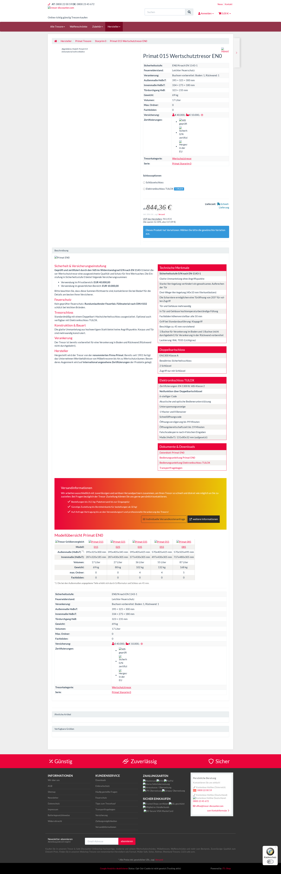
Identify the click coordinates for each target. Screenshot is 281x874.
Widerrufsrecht (55, 821)
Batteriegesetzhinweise (59, 815)
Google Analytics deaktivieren (114, 868)
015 (96, 546)
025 (118, 546)
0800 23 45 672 (201, 801)
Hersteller (113, 26)
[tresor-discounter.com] (77, 11)
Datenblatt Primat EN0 (172, 452)
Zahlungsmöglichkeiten (106, 821)
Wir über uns (54, 780)
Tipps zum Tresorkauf (105, 803)
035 (140, 546)
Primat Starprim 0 (181, 163)
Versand (161, 214)
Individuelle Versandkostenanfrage (165, 519)
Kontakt (228, 4)
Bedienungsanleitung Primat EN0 (177, 457)
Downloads (100, 780)
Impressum (53, 809)
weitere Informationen (205, 519)
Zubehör (96, 26)
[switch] (270, 862)
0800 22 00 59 (204, 790)
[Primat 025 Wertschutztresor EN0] (236, 53)
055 (162, 546)
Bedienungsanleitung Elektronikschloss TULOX (185, 462)
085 (184, 546)
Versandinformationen (105, 827)
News (220, 4)
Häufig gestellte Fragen (106, 792)
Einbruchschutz (102, 786)
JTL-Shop (226, 868)
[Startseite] (55, 41)
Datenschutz (54, 803)
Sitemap (51, 792)
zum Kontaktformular (217, 810)
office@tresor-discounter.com (209, 806)
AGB (50, 786)
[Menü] (276, 848)
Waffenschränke (78, 26)
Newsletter (53, 797)
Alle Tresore (56, 26)
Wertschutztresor (182, 158)
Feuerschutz (101, 797)
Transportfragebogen (171, 467)
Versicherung (101, 815)
